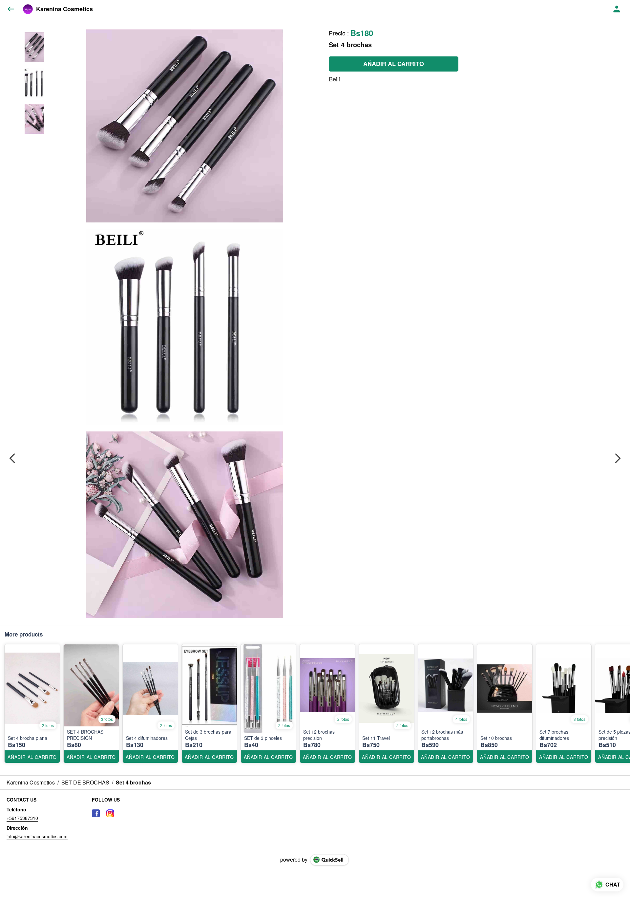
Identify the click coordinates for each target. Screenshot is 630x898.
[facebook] (96, 813)
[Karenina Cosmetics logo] (28, 9)
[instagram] (110, 813)
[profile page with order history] (616, 9)
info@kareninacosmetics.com (37, 836)
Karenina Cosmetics (64, 9)
